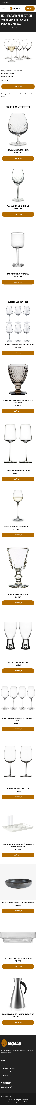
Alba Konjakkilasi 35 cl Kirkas (18, 150)
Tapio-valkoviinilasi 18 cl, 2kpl (18, 662)
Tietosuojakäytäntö (14, 1102)
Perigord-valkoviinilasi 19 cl (18, 594)
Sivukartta (25, 1102)
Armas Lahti (8, 1072)
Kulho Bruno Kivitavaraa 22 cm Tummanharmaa (18, 902)
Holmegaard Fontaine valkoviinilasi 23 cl (18, 526)
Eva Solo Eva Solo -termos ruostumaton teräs (18, 1014)
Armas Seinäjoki (9, 1068)
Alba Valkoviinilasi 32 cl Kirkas (18, 206)
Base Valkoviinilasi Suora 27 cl (18, 274)
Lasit (4, 28)
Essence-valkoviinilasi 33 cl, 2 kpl (18, 471)
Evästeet (25, 1100)
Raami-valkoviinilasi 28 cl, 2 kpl (18, 788)
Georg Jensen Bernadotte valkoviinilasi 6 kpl (18, 344)
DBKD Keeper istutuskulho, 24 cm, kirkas (18, 958)
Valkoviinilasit (12, 28)
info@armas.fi (5, 2)
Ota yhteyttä (17, 1100)
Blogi (6, 1075)
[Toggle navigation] (3, 8)
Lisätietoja (18, 86)
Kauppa (29, 8)
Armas (6, 1065)
